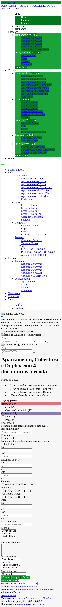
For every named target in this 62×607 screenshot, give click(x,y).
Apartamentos (28, 55)
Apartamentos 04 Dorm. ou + (36, 84)
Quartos (5, 481)
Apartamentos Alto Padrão (35, 87)
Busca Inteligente (10, 428)
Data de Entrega (9, 521)
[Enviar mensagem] (48, 342)
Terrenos (19, 135)
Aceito (31, 331)
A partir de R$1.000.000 (34, 152)
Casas (24, 58)
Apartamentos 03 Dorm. (33, 82)
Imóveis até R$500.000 (33, 146)
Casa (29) (10, 407)
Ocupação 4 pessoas (31, 40)
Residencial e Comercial (33, 132)
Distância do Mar (10, 459)
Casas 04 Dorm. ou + (32, 111)
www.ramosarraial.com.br (30, 604)
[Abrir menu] (2, 164)
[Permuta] (10, 562)
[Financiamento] (10, 559)
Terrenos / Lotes (29, 140)
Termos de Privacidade (14, 331)
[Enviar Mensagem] (34, 352)
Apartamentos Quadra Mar (35, 90)
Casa (17, 99)
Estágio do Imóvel (10, 438)
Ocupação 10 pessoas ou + (35, 49)
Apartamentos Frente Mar (34, 93)
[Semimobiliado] (8, 531)
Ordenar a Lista (9, 571)
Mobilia (5, 527)
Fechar (25, 577)
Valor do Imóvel (9, 444)
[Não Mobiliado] (8, 536)
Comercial (26, 64)
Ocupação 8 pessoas (31, 46)
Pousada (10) (12, 419)
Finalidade (6, 435)
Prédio (24, 129)
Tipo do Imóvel (9, 400)
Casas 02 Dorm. (29, 105)
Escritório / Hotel (30, 123)
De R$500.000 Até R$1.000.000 (38, 149)
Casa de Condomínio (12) (18, 410)
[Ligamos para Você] (12, 313)
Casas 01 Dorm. (29, 102)
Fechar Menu (21, 67)
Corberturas (27, 96)
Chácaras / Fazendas (31, 137)
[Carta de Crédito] (10, 567)
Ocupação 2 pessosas (32, 76)
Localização (7, 422)
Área (3, 499)
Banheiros (6, 487)
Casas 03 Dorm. (29, 108)
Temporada (20, 34)
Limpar (16, 577)
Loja (23, 126)
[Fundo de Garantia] (10, 565)
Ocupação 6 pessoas (31, 43)
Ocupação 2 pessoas (31, 37)
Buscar (6, 577)
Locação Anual (22, 52)
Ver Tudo (32, 34)
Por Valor (19, 143)
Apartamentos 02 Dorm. (33, 79)
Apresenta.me (8, 595)
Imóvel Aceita (8, 556)
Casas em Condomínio (33, 114)
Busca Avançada (10, 580)
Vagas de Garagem (11, 493)
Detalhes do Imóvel (11, 542)
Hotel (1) (10, 416)
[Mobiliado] (8, 533)
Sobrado (25, 61)
